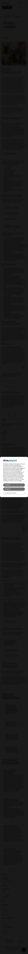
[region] (14, 477)
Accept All (7, 485)
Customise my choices (10, 493)
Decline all (7, 489)
